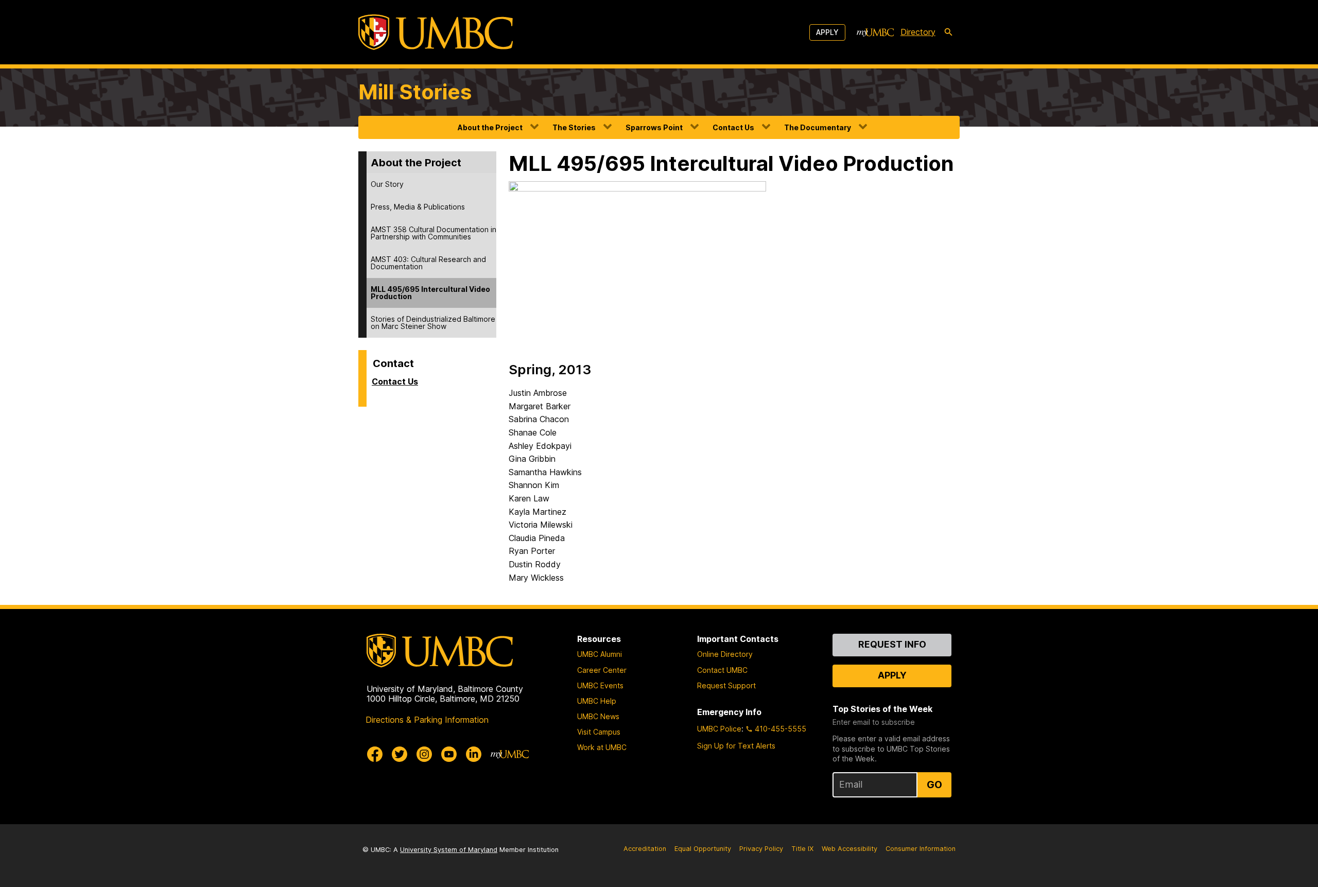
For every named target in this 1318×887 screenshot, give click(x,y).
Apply (827, 32)
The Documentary (817, 127)
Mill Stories (415, 92)
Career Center (602, 670)
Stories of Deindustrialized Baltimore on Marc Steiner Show (433, 323)
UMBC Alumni (599, 654)
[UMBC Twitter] (399, 754)
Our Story (387, 184)
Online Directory (725, 654)
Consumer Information (921, 849)
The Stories (574, 127)
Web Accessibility (849, 849)
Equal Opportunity (702, 849)
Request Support (726, 685)
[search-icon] (948, 32)
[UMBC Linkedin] (473, 754)
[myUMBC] (875, 32)
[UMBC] (435, 32)
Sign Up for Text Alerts (736, 745)
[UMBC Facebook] (374, 754)
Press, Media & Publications (418, 206)
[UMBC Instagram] (424, 754)
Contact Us (733, 127)
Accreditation (644, 849)
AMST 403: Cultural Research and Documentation (428, 263)
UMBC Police (719, 728)
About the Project (490, 127)
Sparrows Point (654, 127)
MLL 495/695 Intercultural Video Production (430, 293)
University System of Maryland (448, 850)
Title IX (802, 849)
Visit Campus (598, 731)
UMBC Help (596, 701)
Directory (918, 32)
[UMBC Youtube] (449, 754)
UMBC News (598, 716)
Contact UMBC (722, 670)
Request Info (892, 644)
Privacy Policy (761, 849)
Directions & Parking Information (427, 720)
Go (934, 784)
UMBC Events (600, 685)
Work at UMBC (602, 747)
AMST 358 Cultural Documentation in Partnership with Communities (433, 233)
